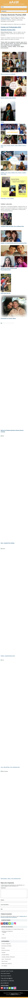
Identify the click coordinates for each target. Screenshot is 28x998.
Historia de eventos (6, 950)
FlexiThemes (18, 994)
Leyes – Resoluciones (6, 959)
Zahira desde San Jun (5, 293)
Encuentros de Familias (6, 945)
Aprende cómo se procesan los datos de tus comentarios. (14, 917)
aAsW (14, 2)
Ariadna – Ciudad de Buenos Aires (8, 655)
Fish (3, 934)
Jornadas (3, 952)
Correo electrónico (5, 904)
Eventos (3, 948)
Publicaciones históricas (7, 963)
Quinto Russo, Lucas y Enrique (7, 198)
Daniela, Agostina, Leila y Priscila (8, 97)
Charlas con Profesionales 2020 (11, 27)
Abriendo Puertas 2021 (8, 29)
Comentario (3, 887)
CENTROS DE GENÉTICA (7, 931)
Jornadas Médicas (5, 954)
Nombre (3, 900)
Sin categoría (4, 965)
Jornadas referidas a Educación (8, 956)
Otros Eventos (5, 961)
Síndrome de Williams (5, 18)
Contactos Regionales (6, 943)
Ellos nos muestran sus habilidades (8, 74)
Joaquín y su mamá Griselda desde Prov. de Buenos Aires (14, 243)
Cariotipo (4, 932)
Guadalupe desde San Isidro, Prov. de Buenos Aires (12, 226)
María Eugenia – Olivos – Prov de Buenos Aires (11, 878)
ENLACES (4, 938)
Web (2, 909)
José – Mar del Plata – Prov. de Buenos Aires (10, 767)
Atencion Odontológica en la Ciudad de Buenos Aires (13, 929)
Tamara (2, 122)
